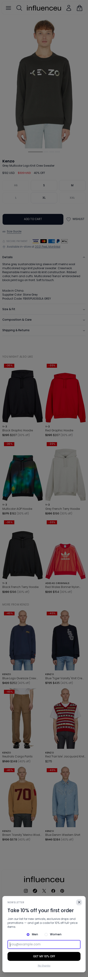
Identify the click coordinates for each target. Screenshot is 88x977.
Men (35, 934)
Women (55, 934)
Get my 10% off (44, 956)
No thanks (44, 965)
